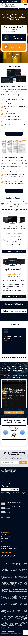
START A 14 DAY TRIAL (14, 134)
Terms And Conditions (5, 536)
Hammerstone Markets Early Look (13, 502)
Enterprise (3, 522)
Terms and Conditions (6, 483)
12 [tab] (23, 357)
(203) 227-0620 (16, 1)
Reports (2, 520)
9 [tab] (17, 357)
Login (24, 1)
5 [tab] (10, 357)
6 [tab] (12, 357)
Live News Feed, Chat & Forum (7, 519)
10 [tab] (19, 357)
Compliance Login (4, 538)
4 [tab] (8, 357)
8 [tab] (15, 357)
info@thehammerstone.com (10, 548)
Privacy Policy (4, 486)
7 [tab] (14, 357)
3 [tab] (6, 357)
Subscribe (14, 489)
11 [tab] (21, 357)
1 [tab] (2, 357)
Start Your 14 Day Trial (14, 251)
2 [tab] (4, 357)
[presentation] (13, 314)
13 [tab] (25, 357)
